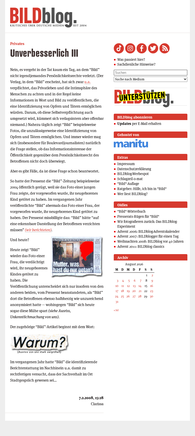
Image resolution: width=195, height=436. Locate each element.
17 (117, 291)
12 (128, 286)
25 (122, 296)
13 (134, 286)
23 (151, 291)
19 (128, 291)
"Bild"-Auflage (128, 183)
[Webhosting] (131, 146)
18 (122, 291)
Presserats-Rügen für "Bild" (138, 216)
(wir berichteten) (38, 229)
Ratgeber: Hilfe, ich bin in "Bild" (142, 188)
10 (116, 286)
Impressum (126, 164)
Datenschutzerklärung (134, 169)
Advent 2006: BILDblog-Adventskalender (148, 231)
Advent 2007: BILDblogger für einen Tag (147, 236)
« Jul (116, 310)
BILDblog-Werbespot (133, 173)
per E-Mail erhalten (139, 123)
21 (140, 291)
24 (116, 296)
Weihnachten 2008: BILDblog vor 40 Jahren (150, 241)
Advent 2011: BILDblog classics (140, 246)
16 (151, 286)
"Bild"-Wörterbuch (131, 211)
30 (151, 296)
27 (134, 296)
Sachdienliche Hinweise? (136, 64)
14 (139, 286)
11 (122, 286)
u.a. (87, 81)
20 (134, 291)
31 (117, 301)
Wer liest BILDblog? (132, 194)
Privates (17, 43)
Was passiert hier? (131, 59)
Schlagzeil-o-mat (130, 179)
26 (128, 296)
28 (139, 296)
